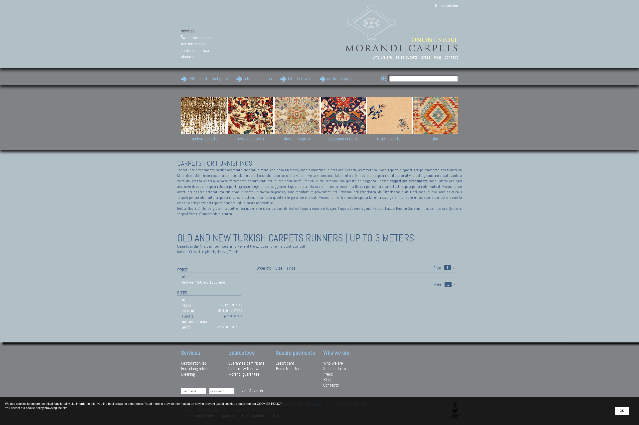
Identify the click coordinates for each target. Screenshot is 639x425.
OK (622, 411)
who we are (382, 57)
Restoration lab (194, 363)
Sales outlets (334, 368)
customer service (200, 37)
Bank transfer (288, 368)
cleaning (188, 56)
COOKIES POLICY (269, 404)
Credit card (285, 363)
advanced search (258, 78)
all (183, 276)
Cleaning (188, 374)
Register (256, 391)
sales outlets (406, 57)
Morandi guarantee (243, 374)
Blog (327, 379)
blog (437, 57)
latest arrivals (299, 78)
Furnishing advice (195, 368)
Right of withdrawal (245, 368)
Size (278, 268)
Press (328, 374)
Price (290, 268)
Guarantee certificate (246, 363)
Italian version (446, 5)
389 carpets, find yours (208, 78)
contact (451, 57)
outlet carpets (339, 78)
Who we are (333, 363)
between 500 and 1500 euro (203, 282)
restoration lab (193, 44)
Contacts (331, 385)
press (426, 57)
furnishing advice (195, 50)
